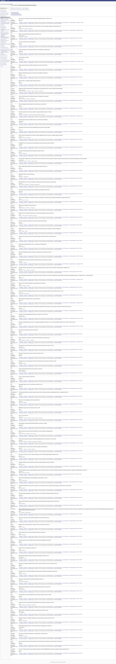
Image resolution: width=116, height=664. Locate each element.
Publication (78, 22)
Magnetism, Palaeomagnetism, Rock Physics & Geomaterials (5, 37)
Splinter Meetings (4, 64)
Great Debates (3, 10)
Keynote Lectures (4, 57)
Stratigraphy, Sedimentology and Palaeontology (5, 51)
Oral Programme (65, 22)
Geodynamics (3, 26)
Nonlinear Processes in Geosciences (5, 41)
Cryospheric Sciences (4, 19)
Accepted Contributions (58, 22)
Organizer (25, 22)
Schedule (29, 22)
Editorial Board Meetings (5, 61)
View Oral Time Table (14, 12)
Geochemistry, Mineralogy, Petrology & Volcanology (5, 23)
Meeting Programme (22, 5)
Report (82, 22)
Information (21, 22)
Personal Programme (29, 5)
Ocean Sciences (3, 42)
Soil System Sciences (4, 47)
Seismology (3, 46)
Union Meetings (3, 63)
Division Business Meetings (5, 60)
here (28, 9)
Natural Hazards (3, 39)
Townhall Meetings (4, 58)
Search (35, 5)
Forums (2, 66)
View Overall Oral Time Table (16, 14)
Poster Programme (72, 22)
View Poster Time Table (15, 13)
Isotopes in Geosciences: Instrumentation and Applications (5, 34)
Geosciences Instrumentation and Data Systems (5, 30)
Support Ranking (31, 23)
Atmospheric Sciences (4, 14)
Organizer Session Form (23, 23)
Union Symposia (3, 11)
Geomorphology (3, 27)
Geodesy (2, 24)
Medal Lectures (3, 54)
